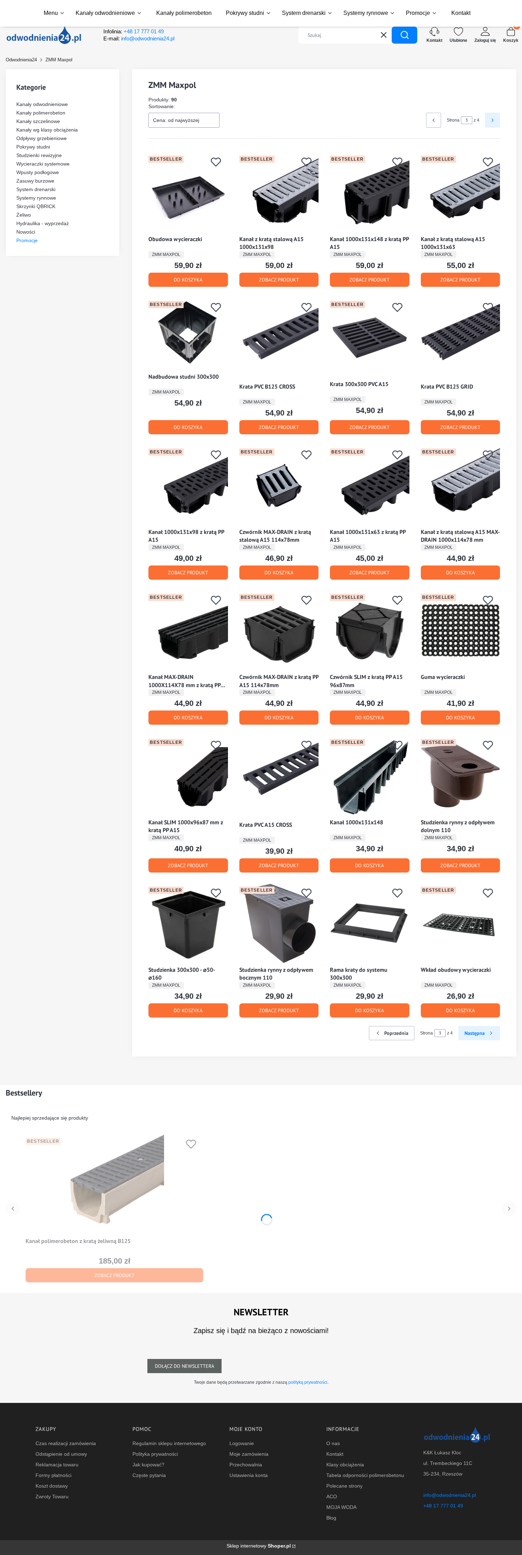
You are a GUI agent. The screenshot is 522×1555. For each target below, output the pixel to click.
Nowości (25, 232)
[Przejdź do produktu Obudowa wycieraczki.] (188, 192)
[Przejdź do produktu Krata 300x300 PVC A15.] (369, 338)
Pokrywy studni (33, 147)
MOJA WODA (341, 1507)
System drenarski (35, 189)
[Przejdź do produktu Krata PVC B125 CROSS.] (279, 339)
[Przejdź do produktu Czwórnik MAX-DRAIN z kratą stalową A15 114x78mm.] (279, 485)
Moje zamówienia (248, 1454)
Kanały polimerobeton (40, 113)
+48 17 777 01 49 (443, 1506)
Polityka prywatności (155, 1454)
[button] (404, 35)
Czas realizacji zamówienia (66, 1443)
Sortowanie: (161, 106)
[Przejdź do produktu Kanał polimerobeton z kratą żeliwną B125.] (114, 1184)
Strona (453, 120)
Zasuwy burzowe (35, 181)
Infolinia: (133, 31)
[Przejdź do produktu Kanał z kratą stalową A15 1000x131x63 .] (460, 192)
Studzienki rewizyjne (39, 155)
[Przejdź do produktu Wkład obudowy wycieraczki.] (460, 923)
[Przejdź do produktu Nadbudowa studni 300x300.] (188, 334)
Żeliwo (23, 215)
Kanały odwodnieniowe (42, 104)
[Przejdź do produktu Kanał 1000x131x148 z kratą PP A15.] (369, 192)
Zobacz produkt (279, 280)
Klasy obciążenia (345, 1464)
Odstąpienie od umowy (61, 1454)
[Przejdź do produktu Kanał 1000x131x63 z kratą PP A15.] (369, 485)
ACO (331, 1496)
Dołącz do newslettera (184, 1366)
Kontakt (334, 1454)
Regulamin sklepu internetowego (169, 1443)
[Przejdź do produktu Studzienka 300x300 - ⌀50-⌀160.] (188, 923)
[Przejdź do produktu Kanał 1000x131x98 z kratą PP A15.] (188, 485)
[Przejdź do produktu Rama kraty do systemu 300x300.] (369, 923)
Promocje (27, 240)
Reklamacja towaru (57, 1464)
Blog (331, 1518)
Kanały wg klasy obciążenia (47, 130)
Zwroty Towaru (52, 1496)
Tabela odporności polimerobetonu (365, 1475)
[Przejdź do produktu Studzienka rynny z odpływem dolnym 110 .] (460, 775)
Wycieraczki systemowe (43, 164)
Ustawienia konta (248, 1475)
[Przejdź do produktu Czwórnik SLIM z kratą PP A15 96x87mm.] (369, 630)
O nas (333, 1443)
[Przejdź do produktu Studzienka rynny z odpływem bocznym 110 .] (279, 923)
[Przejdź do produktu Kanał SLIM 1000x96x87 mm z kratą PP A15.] (188, 775)
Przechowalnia (245, 1464)
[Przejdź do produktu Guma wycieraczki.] (460, 630)
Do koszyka (188, 280)
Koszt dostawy (52, 1486)
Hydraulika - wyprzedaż (42, 223)
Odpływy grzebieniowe (41, 138)
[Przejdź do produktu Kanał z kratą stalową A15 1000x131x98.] (279, 192)
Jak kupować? (148, 1464)
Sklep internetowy (259, 1546)
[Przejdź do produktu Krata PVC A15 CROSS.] (279, 777)
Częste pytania (149, 1475)
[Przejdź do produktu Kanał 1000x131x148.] (369, 775)
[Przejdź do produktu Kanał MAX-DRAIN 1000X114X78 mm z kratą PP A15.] (188, 630)
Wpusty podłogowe (37, 172)
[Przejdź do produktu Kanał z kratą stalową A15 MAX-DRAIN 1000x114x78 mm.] (460, 485)
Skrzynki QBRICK (35, 206)
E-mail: (138, 38)
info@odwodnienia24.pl (449, 1495)
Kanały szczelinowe (38, 121)
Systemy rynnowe (36, 198)
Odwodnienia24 (21, 59)
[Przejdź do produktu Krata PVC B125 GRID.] (460, 339)
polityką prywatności (307, 1382)
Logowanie (241, 1443)
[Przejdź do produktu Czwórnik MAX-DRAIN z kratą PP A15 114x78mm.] (279, 630)
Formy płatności (53, 1475)
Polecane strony (344, 1486)
